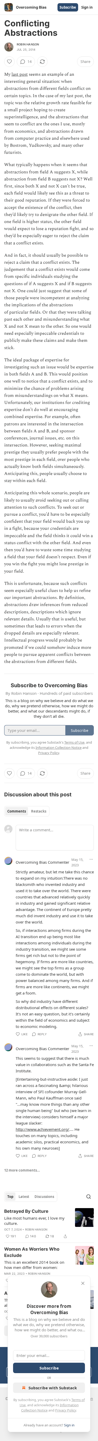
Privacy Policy (65, 1410)
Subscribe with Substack (52, 1387)
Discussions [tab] (44, 1196)
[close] (83, 1283)
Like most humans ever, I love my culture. (34, 1220)
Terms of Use (74, 742)
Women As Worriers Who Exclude (31, 1252)
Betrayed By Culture (26, 1211)
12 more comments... (22, 1170)
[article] (49, 1223)
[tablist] (26, 811)
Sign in (87, 7)
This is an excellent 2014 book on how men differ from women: (34, 1265)
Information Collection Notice (59, 747)
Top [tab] (10, 1196)
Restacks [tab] (38, 811)
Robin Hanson (28, 44)
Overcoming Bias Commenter (42, 862)
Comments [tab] (16, 811)
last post (19, 74)
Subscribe (68, 7)
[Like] (9, 61)
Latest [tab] (24, 1196)
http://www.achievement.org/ (42, 1129)
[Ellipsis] (91, 859)
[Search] (88, 1196)
